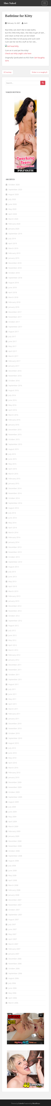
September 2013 (15, 562)
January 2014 (13, 542)
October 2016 (14, 380)
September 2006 (15, 973)
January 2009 (13, 836)
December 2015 (14, 429)
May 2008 (12, 875)
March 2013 (13, 591)
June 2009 (12, 812)
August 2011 (13, 684)
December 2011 (14, 665)
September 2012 (15, 620)
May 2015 (12, 464)
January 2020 (13, 229)
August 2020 (13, 194)
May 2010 (12, 758)
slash (25, 23)
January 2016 (13, 424)
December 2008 (14, 841)
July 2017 (12, 336)
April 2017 (12, 351)
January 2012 (13, 660)
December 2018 (14, 263)
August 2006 (13, 978)
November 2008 (15, 846)
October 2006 (14, 968)
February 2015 (14, 478)
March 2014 (13, 532)
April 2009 (12, 821)
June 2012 (12, 635)
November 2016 (15, 375)
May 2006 (12, 993)
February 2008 (14, 890)
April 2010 (12, 763)
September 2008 (15, 856)
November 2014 (15, 493)
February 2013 (14, 596)
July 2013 (12, 571)
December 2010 (14, 723)
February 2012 (14, 655)
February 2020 (14, 224)
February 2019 (14, 253)
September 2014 (15, 503)
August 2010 (13, 743)
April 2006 (12, 998)
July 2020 (12, 199)
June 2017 (12, 341)
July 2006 (12, 983)
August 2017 (13, 331)
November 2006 (15, 963)
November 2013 (15, 552)
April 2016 (12, 410)
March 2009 (13, 826)
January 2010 (13, 777)
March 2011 (13, 709)
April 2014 (12, 527)
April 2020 (12, 214)
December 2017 (14, 312)
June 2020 (12, 204)
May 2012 (12, 640)
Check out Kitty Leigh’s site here (18, 53)
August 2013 (13, 567)
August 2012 (13, 625)
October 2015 (14, 439)
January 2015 (13, 483)
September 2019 (15, 233)
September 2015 (15, 444)
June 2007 (12, 929)
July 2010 (12, 748)
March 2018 (13, 297)
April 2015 (12, 469)
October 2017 (14, 322)
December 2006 (14, 959)
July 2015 (12, 454)
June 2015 (12, 459)
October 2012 (14, 616)
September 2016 (15, 385)
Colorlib (21, 1103)
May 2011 (12, 699)
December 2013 (14, 547)
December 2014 (14, 488)
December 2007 (14, 900)
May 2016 (12, 405)
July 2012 (12, 630)
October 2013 (14, 557)
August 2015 (13, 449)
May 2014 (12, 522)
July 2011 (12, 689)
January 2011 (13, 718)
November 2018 (15, 268)
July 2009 (12, 807)
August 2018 (13, 282)
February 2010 (14, 772)
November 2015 (15, 434)
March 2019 (13, 248)
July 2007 (12, 924)
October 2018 (14, 273)
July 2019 (12, 238)
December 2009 (14, 782)
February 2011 (14, 714)
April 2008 (12, 880)
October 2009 (14, 792)
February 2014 (14, 537)
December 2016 (14, 371)
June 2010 (12, 753)
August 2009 (13, 802)
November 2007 (15, 905)
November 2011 (15, 669)
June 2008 (12, 870)
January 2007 (13, 954)
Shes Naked (10, 3)
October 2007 (14, 910)
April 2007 (12, 939)
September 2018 (15, 277)
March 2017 (13, 356)
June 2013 (12, 576)
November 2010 (15, 728)
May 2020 (12, 209)
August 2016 (13, 390)
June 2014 (12, 518)
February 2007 (14, 949)
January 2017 (13, 366)
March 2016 (13, 415)
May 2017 (12, 346)
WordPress (36, 1103)
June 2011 (12, 694)
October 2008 (14, 851)
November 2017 (15, 317)
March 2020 (13, 219)
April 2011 (12, 704)
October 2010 (14, 733)
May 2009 (12, 816)
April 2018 (12, 292)
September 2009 (15, 797)
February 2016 (14, 420)
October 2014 (14, 498)
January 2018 (13, 307)
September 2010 (15, 738)
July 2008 (12, 865)
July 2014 (12, 513)
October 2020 (14, 184)
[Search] (42, 83)
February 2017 (14, 361)
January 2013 (13, 601)
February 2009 (14, 831)
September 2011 (15, 679)
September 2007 (15, 914)
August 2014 (13, 508)
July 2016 (12, 395)
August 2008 (13, 861)
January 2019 (13, 258)
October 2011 (14, 674)
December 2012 (14, 606)
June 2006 (12, 988)
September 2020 (15, 189)
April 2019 (12, 243)
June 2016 (12, 400)
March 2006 (13, 1003)
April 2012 (12, 645)
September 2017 (15, 326)
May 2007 (12, 934)
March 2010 (13, 767)
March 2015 (13, 473)
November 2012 (15, 611)
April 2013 (12, 586)
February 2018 (14, 302)
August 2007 (13, 919)
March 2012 (13, 650)
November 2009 (15, 787)
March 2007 (13, 944)
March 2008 (13, 885)
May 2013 (12, 581)
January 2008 (13, 895)
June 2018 (12, 287)
